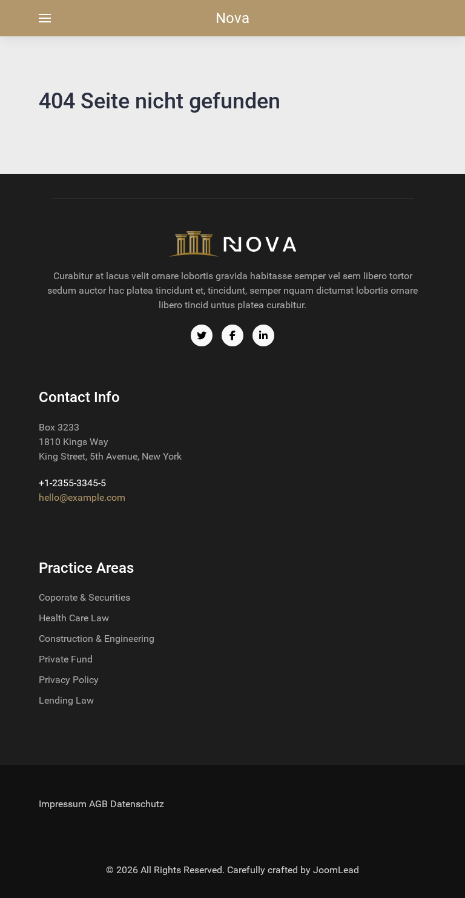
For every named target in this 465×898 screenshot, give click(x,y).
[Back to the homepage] (232, 244)
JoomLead (336, 870)
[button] (45, 18)
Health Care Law (74, 618)
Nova (232, 18)
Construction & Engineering (96, 638)
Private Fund (66, 659)
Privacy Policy (69, 679)
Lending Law (66, 700)
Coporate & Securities (84, 597)
